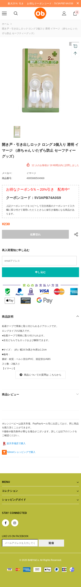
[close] (78, 3)
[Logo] (40, 13)
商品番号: (7, 178)
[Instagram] (14, 522)
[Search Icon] (16, 13)
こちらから (55, 374)
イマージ (31, 173)
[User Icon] (64, 13)
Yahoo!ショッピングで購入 (21, 452)
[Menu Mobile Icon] (4, 13)
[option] (40, 80)
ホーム (5, 24)
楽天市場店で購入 (16, 443)
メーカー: (7, 173)
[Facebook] (5, 522)
